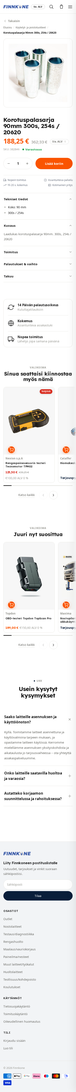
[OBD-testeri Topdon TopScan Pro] (29, 587)
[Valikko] (70, 7)
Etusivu (7, 27)
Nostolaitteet (12, 926)
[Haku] (51, 7)
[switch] (38, 6)
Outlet (7, 919)
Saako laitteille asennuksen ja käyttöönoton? (30, 719)
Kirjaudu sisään (14, 1041)
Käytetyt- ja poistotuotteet (31, 27)
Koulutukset (11, 987)
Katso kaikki (26, 495)
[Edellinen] (43, 495)
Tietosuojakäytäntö (16, 1006)
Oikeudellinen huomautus (21, 1021)
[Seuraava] (53, 495)
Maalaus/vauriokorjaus (19, 949)
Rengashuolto (13, 942)
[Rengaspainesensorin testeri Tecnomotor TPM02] (29, 435)
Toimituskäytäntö (15, 1014)
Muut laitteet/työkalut (18, 964)
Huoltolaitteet (13, 972)
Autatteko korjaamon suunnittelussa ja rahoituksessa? (33, 796)
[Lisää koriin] (11, 449)
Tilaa (38, 896)
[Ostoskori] (61, 7)
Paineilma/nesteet (16, 957)
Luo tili (8, 1048)
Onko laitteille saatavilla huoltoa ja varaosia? (33, 776)
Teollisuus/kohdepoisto (19, 979)
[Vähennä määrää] (9, 163)
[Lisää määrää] (27, 163)
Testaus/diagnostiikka (18, 934)
